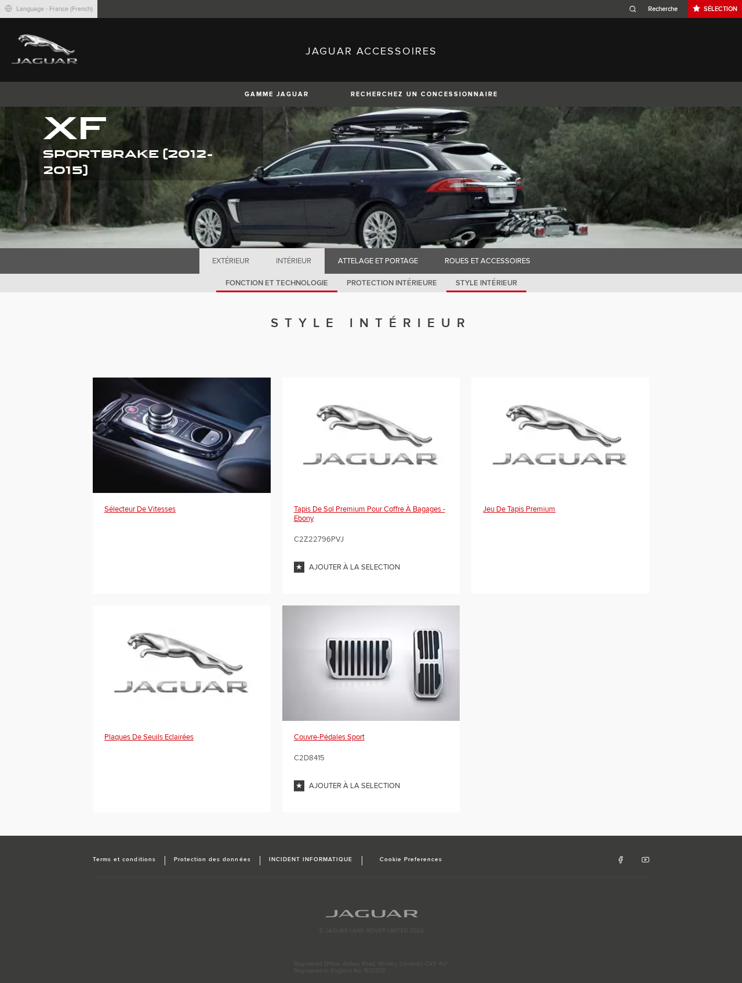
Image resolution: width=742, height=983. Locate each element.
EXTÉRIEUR (230, 261)
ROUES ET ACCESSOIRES (487, 261)
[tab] (231, 261)
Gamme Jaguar (277, 94)
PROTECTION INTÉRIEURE (392, 283)
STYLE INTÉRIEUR (486, 283)
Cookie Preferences (411, 859)
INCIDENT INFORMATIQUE (311, 859)
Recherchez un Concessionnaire (424, 94)
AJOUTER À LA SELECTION (354, 567)
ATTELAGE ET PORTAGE (378, 261)
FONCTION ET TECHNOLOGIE (276, 283)
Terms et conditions (124, 859)
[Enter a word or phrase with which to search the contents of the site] (656, 9)
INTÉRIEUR (293, 261)
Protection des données (212, 859)
